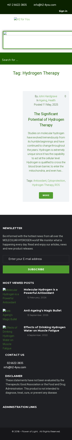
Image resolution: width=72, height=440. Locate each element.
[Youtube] (19, 11)
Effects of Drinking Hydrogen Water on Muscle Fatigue (45, 329)
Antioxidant (40, 180)
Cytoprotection (56, 180)
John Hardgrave (47, 96)
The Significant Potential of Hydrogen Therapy (46, 119)
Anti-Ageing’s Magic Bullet (42, 310)
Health (52, 100)
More (46, 195)
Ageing (43, 100)
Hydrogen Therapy (43, 184)
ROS (57, 184)
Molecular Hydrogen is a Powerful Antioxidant (41, 291)
